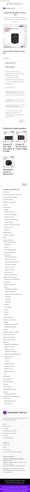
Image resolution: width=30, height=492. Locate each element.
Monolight (8, 297)
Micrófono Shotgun (11, 257)
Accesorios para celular (10, 197)
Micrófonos (7, 255)
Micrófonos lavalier (10, 264)
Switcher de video (8, 381)
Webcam (6, 230)
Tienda (6, 428)
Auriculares (7, 245)
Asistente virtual (8, 200)
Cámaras (6, 210)
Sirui (5, 374)
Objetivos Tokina (9, 371)
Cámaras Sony (8, 227)
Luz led (6, 309)
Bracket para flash (9, 284)
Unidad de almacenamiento (11, 396)
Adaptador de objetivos (11, 344)
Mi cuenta (7, 426)
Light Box (6, 304)
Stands (6, 315)
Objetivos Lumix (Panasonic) (12, 354)
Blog (5, 447)
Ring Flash (8, 299)
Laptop (5, 329)
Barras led (7, 282)
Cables (5, 205)
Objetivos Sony (8, 369)
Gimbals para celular (10, 327)
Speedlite (8, 302)
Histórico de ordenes (10, 433)
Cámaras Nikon (8, 222)
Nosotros (6, 445)
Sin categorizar (7, 379)
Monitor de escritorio (9, 337)
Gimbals (5, 322)
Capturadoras (7, 232)
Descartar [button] (24, 491)
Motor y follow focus (9, 340)
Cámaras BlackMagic (10, 214)
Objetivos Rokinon (9, 364)
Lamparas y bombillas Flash (13, 294)
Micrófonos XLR (9, 270)
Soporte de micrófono (10, 275)
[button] (24, 26)
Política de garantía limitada (12, 452)
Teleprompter (7, 387)
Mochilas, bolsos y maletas (11, 332)
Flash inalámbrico (10, 291)
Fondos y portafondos (9, 320)
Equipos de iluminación (10, 277)
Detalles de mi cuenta (10, 431)
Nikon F (7, 361)
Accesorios (6, 192)
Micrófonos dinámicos (11, 262)
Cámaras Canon (9, 217)
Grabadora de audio (10, 250)
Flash (5, 287)
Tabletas (5, 384)
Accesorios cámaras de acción (12, 194)
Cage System (7, 207)
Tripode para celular (10, 394)
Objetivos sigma (9, 366)
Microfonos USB (9, 267)
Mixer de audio (8, 272)
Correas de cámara (9, 235)
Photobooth (6, 376)
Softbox (6, 312)
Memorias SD (8, 403)
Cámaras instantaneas (11, 219)
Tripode (5, 392)
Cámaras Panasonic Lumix (12, 225)
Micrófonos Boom (10, 259)
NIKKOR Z (7, 358)
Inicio (6, 17)
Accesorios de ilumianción (12, 279)
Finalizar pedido (8, 438)
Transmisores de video (9, 389)
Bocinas (6, 247)
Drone (4, 237)
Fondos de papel (8, 317)
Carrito (6, 435)
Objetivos (11, 17)
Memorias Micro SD (9, 401)
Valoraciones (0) (10, 63)
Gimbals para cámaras (11, 324)
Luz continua (8, 307)
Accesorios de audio (10, 242)
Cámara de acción (9, 212)
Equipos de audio (8, 240)
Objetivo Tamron (9, 347)
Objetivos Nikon (8, 356)
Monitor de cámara (8, 335)
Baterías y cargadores (9, 202)
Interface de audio (9, 252)
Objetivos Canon (20, 17)
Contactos (7, 449)
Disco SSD (7, 398)
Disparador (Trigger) (11, 289)
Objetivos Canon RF (9, 19)
